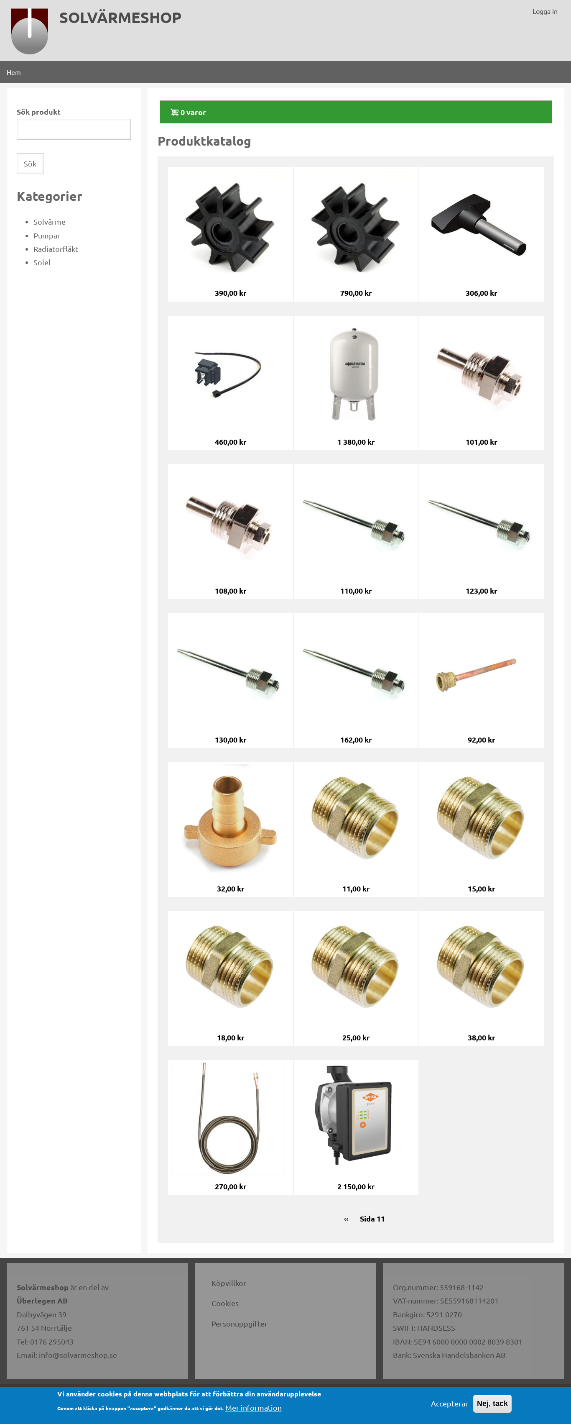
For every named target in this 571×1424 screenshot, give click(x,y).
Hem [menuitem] (14, 72)
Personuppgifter (240, 1323)
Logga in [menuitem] (545, 11)
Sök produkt (39, 111)
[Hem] (30, 31)
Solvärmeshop (120, 17)
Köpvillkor (229, 1282)
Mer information (253, 1407)
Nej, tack (492, 1403)
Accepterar (449, 1403)
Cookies (225, 1303)
